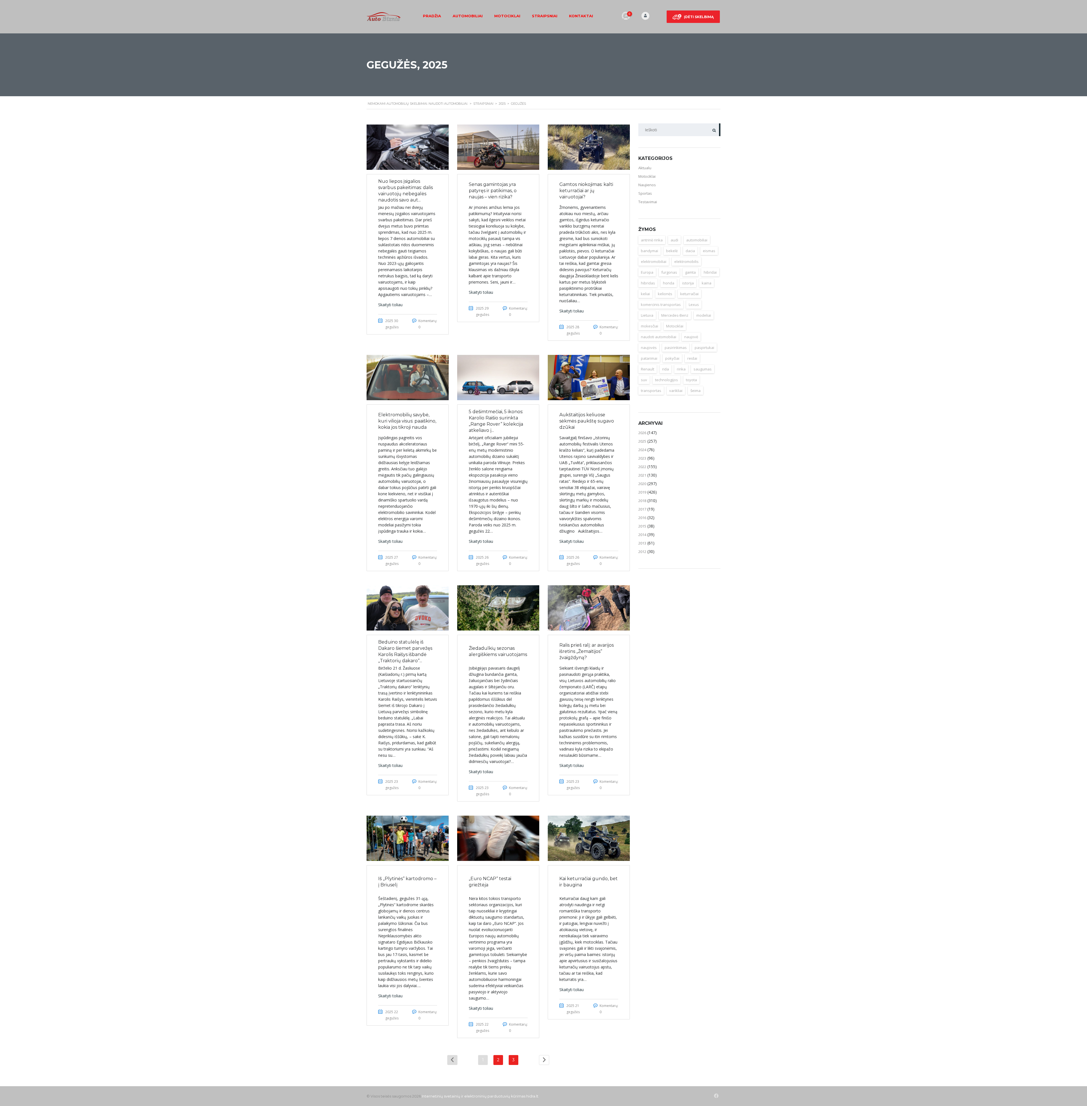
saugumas (703, 369)
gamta (690, 272)
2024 (642, 449)
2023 (642, 458)
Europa (647, 272)
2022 (642, 466)
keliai (645, 293)
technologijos (666, 379)
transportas (651, 390)
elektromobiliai (653, 261)
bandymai (649, 250)
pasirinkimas (676, 347)
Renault (647, 369)
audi (674, 240)
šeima (695, 390)
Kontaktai (581, 16)
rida (665, 369)
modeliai (703, 315)
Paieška (714, 129)
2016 (642, 517)
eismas (709, 250)
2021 (642, 475)
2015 (642, 526)
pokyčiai (672, 358)
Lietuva (647, 315)
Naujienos (647, 184)
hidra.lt (532, 1096)
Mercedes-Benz (674, 315)
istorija (688, 283)
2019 (642, 492)
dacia (690, 250)
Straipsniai (544, 16)
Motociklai (507, 16)
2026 (642, 432)
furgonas (669, 272)
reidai (692, 358)
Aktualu (644, 167)
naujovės (649, 347)
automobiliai (696, 240)
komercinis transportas (661, 304)
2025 (642, 441)
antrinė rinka (652, 240)
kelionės (665, 293)
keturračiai (689, 293)
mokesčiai (649, 326)
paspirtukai (704, 347)
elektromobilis (686, 261)
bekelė (672, 250)
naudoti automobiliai (658, 336)
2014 (642, 534)
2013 (642, 543)
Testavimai (647, 201)
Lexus (694, 304)
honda (668, 283)
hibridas (648, 283)
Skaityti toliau (390, 304)
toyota (691, 379)
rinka (681, 369)
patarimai (649, 358)
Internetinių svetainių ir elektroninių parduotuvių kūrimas (473, 1096)
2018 (642, 500)
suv (644, 379)
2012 (642, 551)
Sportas (645, 193)
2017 (642, 509)
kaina (706, 283)
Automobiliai (468, 16)
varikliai (675, 390)
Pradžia (432, 16)
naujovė (691, 336)
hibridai (710, 272)
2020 (642, 483)
